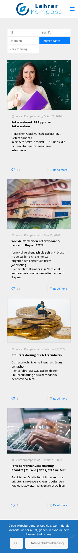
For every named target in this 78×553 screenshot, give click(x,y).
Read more (60, 170)
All (11, 32)
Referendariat (51, 41)
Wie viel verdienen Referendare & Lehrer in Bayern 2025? (35, 243)
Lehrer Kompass (26, 116)
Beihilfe (47, 32)
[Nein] (72, 537)
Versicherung (18, 49)
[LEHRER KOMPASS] (39, 8)
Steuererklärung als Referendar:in (36, 355)
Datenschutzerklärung (47, 543)
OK (16, 543)
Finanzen (16, 41)
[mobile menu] (72, 8)
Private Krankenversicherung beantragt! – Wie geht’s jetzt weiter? (38, 468)
